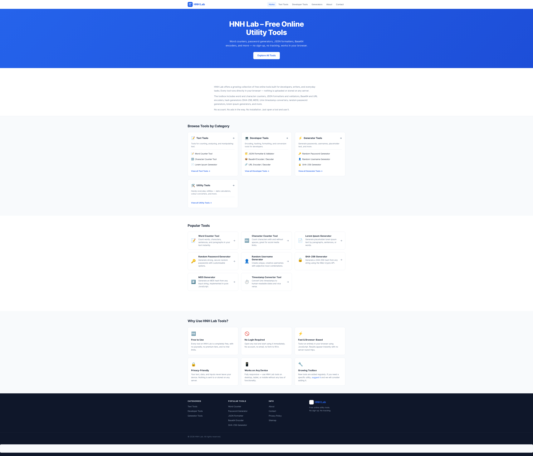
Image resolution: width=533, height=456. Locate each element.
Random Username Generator (314, 159)
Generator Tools (195, 416)
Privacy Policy (275, 416)
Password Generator (237, 411)
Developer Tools (300, 4)
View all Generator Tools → (310, 171)
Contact (340, 4)
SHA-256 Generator (309, 164)
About (329, 4)
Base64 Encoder (236, 420)
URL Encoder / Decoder (258, 164)
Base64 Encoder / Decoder (259, 159)
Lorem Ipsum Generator (204, 164)
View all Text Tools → (200, 171)
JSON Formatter (235, 416)
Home (272, 4)
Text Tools (283, 4)
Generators (317, 4)
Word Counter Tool (201, 153)
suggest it (316, 377)
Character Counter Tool (204, 159)
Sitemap (272, 420)
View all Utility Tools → (201, 203)
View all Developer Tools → (257, 171)
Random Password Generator (314, 153)
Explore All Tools (266, 55)
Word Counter (234, 406)
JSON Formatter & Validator (259, 153)
